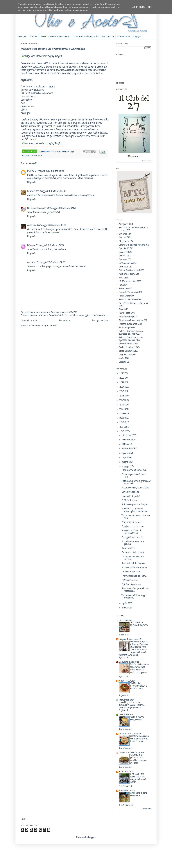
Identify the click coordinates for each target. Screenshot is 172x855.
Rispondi (31, 182)
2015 (122, 409)
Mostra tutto (146, 809)
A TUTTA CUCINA (127, 681)
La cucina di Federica (129, 662)
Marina (30, 171)
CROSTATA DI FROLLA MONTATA (139, 624)
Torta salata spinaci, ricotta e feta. (136, 517)
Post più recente (29, 320)
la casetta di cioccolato (130, 733)
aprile (125, 603)
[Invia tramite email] (84, 151)
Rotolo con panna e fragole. (135, 504)
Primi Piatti (124, 313)
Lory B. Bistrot (126, 714)
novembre (127, 439)
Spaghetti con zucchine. (133, 526)
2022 (122, 378)
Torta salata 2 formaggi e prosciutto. (134, 597)
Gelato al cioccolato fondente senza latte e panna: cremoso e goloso (139, 668)
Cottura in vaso (126, 263)
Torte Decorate (126, 351)
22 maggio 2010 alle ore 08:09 (51, 191)
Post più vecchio (100, 320)
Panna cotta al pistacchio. (134, 470)
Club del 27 (124, 248)
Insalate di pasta (127, 274)
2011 (121, 427)
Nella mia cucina (108, 36)
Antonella (31, 225)
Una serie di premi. (131, 496)
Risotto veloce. (128, 548)
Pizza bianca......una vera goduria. (133, 543)
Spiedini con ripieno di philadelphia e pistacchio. (135, 510)
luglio (125, 457)
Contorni (123, 259)
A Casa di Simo (126, 771)
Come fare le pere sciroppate (138, 794)
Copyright (137, 36)
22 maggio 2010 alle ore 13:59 (61, 208)
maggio (126, 466)
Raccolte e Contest (123, 36)
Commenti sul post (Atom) (44, 325)
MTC (121, 277)
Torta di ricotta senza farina (137, 718)
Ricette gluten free (128, 324)
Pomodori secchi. (130, 580)
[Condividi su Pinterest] (94, 151)
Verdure (122, 362)
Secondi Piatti (36, 155)
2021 (122, 382)
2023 (122, 373)
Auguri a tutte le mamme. (134, 567)
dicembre (127, 435)
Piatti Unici (124, 296)
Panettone (124, 288)
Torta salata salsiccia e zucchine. (133, 558)
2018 (122, 395)
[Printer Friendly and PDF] (29, 152)
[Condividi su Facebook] (91, 151)
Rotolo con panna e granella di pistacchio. (136, 482)
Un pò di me (125, 354)
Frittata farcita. (129, 500)
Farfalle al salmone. (131, 571)
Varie (121, 358)
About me (33, 36)
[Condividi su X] (89, 151)
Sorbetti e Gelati (127, 347)
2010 (122, 431)
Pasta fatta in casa (128, 292)
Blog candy (124, 241)
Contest (122, 255)
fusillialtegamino (127, 790)
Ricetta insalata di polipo (134, 563)
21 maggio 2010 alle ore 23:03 (49, 171)
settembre (127, 448)
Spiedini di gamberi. (131, 584)
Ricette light (125, 327)
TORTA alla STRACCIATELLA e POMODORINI (138, 686)
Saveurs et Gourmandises (131, 752)
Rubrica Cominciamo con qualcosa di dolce (56, 36)
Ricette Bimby (126, 316)
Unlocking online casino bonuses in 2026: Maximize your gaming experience (131, 705)
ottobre (126, 444)
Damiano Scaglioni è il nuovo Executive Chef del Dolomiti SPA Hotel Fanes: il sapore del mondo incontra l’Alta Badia (133, 648)
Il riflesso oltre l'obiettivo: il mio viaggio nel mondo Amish (138, 778)
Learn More (138, 7)
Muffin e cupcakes (128, 281)
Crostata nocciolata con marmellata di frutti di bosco (139, 739)
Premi (122, 309)
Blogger (91, 837)
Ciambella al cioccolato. (133, 552)
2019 (122, 391)
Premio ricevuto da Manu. (134, 576)
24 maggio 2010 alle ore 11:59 (50, 245)
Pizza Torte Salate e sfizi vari (133, 303)
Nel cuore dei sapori (36, 208)
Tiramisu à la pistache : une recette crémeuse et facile (138, 758)
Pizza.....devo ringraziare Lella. (135, 487)
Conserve (123, 252)
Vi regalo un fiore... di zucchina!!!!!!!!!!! (131, 532)
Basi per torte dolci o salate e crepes (133, 229)
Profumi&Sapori (126, 700)
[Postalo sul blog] (86, 151)
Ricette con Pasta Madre (131, 320)
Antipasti (123, 224)
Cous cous (123, 266)
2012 (122, 422)
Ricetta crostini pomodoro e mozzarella (135, 590)
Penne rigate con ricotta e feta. (134, 476)
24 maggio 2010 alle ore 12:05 (51, 262)
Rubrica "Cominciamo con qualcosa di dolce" (131, 333)
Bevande (123, 234)
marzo (125, 607)
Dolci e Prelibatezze (128, 270)
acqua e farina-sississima (131, 639)
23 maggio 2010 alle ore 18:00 (51, 225)
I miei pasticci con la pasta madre (86, 36)
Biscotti (122, 237)
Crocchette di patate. (132, 522)
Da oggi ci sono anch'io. (132, 537)
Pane (121, 285)
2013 (122, 418)
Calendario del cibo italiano (132, 245)
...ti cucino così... (126, 620)
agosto (125, 453)
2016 (122, 404)
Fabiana (31, 245)
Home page (22, 36)
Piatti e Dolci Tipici (128, 299)
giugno (125, 462)
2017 (121, 400)
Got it (151, 7)
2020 (122, 387)
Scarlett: (31, 191)
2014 (121, 413)
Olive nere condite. (130, 492)
